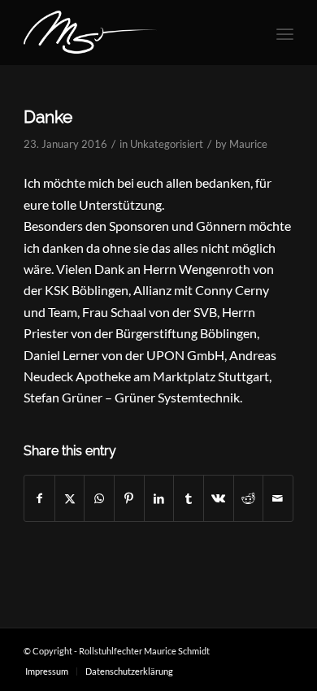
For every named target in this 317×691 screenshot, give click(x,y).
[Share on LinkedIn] (159, 498)
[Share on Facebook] (39, 498)
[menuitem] (284, 32)
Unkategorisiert (166, 143)
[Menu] (284, 32)
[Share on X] (70, 498)
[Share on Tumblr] (188, 498)
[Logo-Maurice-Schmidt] (131, 32)
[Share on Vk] (218, 498)
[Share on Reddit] (248, 498)
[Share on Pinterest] (129, 498)
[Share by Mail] (278, 498)
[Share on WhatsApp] (99, 498)
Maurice (248, 143)
